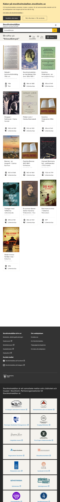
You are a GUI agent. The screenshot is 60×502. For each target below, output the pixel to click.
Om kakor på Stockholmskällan (12, 13)
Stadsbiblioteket (7, 349)
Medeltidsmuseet (7, 345)
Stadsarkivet (6, 353)
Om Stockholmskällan (37, 341)
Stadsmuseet (6, 341)
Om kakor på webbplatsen (38, 349)
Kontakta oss (34, 337)
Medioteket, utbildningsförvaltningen (13, 337)
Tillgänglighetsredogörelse (38, 345)
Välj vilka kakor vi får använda (34, 18)
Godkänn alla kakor (12, 18)
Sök (55, 30)
